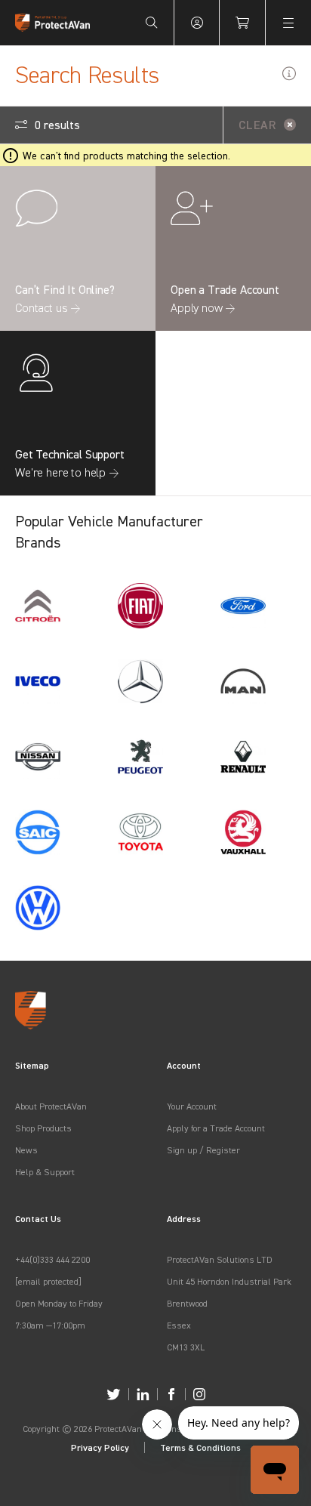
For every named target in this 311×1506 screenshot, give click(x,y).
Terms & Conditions (200, 1447)
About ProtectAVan (51, 1106)
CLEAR (257, 124)
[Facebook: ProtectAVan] (171, 1394)
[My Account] (197, 22)
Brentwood (187, 1303)
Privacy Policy (100, 1447)
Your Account (192, 1106)
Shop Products (43, 1128)
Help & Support (45, 1171)
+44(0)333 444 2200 (52, 1259)
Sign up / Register (203, 1150)
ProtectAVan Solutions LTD (220, 1259)
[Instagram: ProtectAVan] (199, 1394)
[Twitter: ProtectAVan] (113, 1394)
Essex (179, 1325)
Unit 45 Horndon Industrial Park (229, 1281)
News (26, 1150)
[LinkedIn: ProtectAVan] (143, 1394)
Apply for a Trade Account (216, 1128)
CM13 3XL (186, 1347)
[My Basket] (242, 22)
